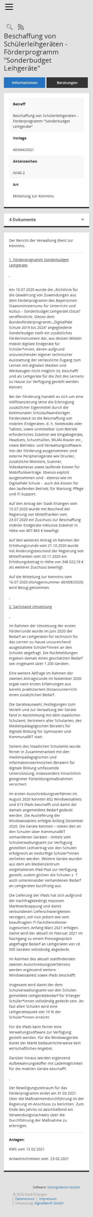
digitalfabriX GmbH (49, 1203)
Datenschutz (25, 1198)
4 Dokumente (22, 219)
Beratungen (67, 82)
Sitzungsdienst (63, 1187)
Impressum (48, 1198)
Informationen (24, 82)
